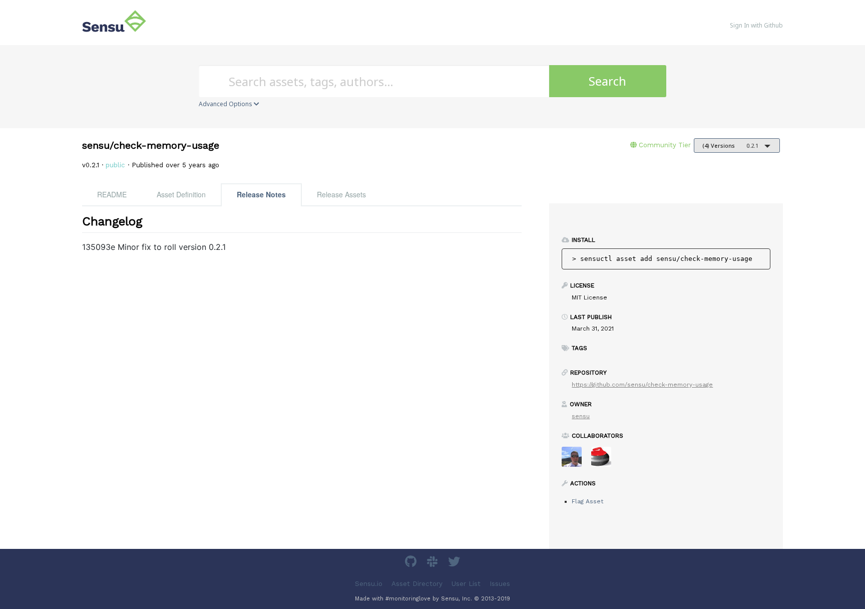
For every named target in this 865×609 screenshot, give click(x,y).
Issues (500, 583)
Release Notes (261, 194)
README (112, 194)
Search (607, 81)
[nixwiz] (575, 460)
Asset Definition (181, 194)
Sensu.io (368, 583)
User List (466, 583)
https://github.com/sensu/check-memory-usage (642, 384)
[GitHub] (412, 563)
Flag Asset (587, 501)
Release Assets (341, 194)
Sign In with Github (756, 25)
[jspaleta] (605, 460)
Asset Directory (417, 583)
